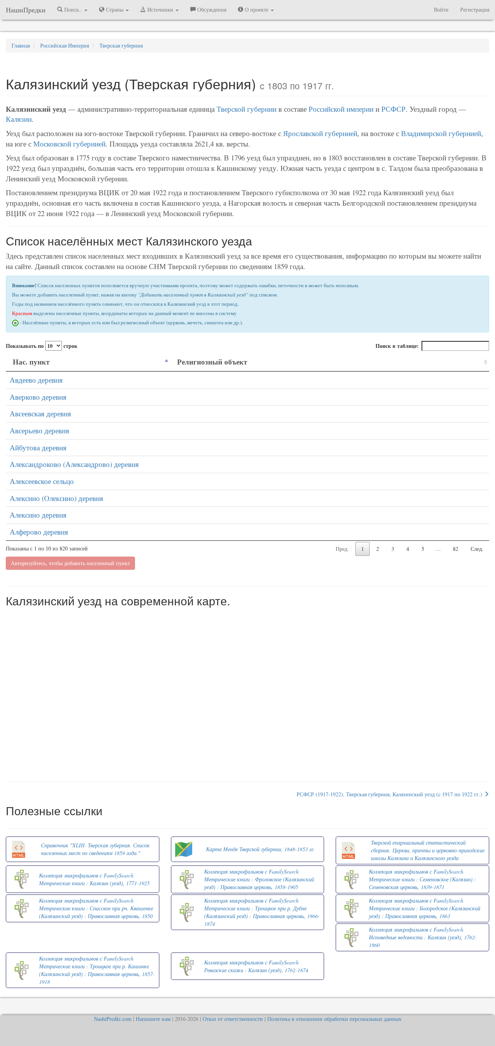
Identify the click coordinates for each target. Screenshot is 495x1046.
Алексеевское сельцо (42, 481)
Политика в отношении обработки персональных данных (334, 1018)
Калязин (19, 119)
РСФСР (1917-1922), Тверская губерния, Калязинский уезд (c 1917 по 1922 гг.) (390, 794)
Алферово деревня (39, 532)
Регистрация (474, 9)
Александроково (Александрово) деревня (74, 464)
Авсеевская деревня (40, 413)
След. (477, 548)
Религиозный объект (212, 361)
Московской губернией (69, 143)
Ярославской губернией (320, 133)
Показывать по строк (41, 346)
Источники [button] (160, 9)
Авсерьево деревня (39, 430)
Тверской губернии (247, 109)
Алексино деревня (38, 515)
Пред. (342, 548)
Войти (441, 9)
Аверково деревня (38, 397)
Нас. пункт (31, 361)
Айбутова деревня (38, 447)
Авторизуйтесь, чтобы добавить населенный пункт (70, 563)
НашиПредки (26, 9)
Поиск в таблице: (397, 346)
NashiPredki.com (112, 1018)
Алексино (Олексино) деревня (56, 498)
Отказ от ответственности (233, 1018)
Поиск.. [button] (73, 9)
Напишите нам (153, 1018)
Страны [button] (114, 9)
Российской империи (341, 109)
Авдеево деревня (36, 380)
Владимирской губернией (441, 133)
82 (455, 548)
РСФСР (393, 109)
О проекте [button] (256, 9)
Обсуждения (211, 9)
